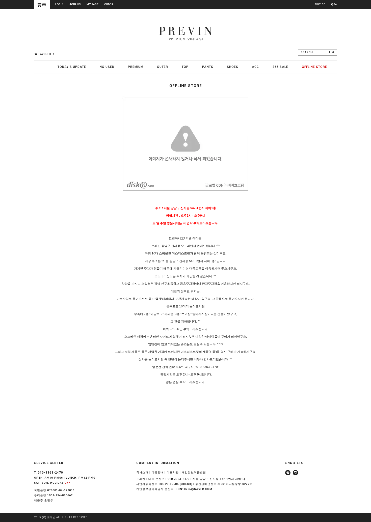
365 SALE (280, 67)
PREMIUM (135, 67)
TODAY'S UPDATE (72, 67)
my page (93, 4)
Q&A (334, 4)
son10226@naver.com (194, 489)
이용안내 (157, 472)
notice (320, 4)
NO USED (107, 67)
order (108, 4)
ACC (255, 67)
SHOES (232, 67)
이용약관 (173, 472)
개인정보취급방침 (194, 472)
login (59, 4)
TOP (185, 67)
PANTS (207, 67)
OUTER (162, 67)
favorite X (47, 54)
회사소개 (142, 472)
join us (75, 4)
